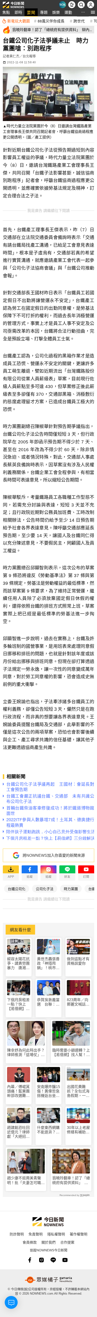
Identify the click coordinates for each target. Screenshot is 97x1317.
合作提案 (67, 1242)
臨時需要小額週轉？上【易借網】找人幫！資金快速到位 (71, 1052)
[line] (53, 1260)
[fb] (29, 1260)
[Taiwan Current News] (62, 4)
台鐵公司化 (16, 888)
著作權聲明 (78, 1234)
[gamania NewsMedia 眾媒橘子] (48, 1279)
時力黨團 (71, 888)
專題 (44, 12)
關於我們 (48, 1242)
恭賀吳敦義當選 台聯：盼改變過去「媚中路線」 (48, 1002)
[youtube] (65, 1260)
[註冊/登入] (90, 4)
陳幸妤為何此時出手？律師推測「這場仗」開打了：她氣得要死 (26, 1052)
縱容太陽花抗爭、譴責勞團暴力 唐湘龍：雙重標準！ (18, 963)
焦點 (6, 12)
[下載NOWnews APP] (71, 4)
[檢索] (81, 4)
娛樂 (56, 12)
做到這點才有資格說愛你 (78, 961)
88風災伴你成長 (51, 20)
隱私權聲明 (56, 1234)
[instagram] (41, 1260)
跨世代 (79, 20)
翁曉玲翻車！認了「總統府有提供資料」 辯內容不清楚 (71, 1180)
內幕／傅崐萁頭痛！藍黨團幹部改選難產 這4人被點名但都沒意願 (18, 1091)
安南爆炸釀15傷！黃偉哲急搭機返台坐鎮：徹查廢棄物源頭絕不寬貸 (48, 1091)
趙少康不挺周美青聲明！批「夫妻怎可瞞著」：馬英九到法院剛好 (25, 1180)
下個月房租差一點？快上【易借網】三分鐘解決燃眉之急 (18, 1004)
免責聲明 (35, 1234)
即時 (18, 12)
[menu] (93, 12)
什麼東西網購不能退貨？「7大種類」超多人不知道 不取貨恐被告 (48, 1130)
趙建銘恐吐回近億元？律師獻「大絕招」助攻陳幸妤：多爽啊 (18, 1132)
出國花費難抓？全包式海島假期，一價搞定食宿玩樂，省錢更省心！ (78, 1091)
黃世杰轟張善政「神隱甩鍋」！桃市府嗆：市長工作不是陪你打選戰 (48, 963)
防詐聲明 (17, 1234)
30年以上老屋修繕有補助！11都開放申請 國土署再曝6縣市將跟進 (78, 1130)
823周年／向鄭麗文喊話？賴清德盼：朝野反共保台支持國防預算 (78, 1002)
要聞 (31, 12)
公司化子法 (44, 888)
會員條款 (30, 1242)
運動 (68, 12)
